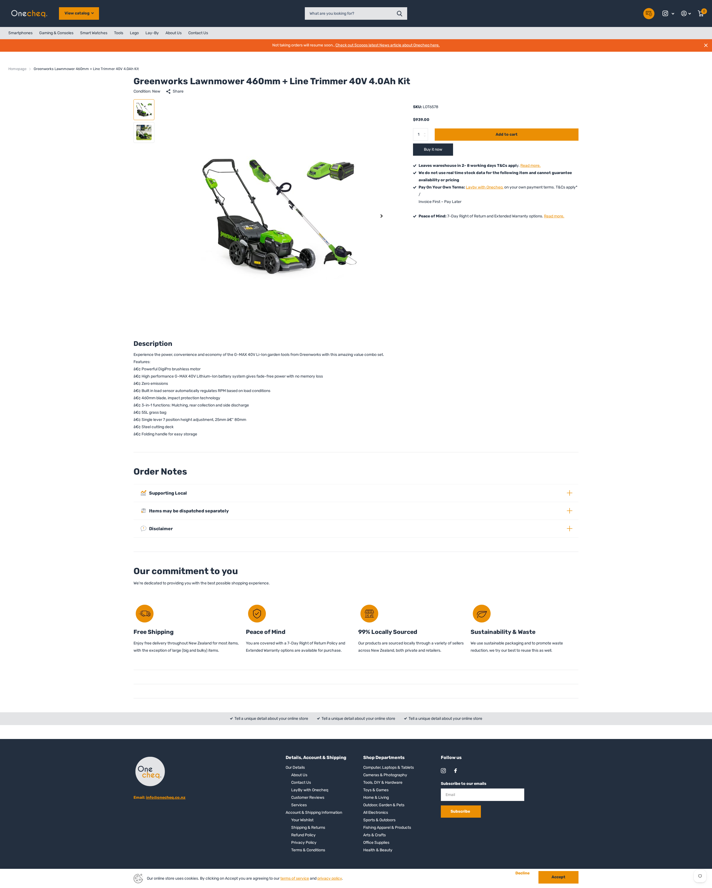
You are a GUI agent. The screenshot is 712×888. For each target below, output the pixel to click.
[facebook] (455, 770)
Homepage (17, 69)
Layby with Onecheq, (484, 187)
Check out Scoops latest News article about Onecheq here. (387, 45)
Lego (134, 33)
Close (706, 45)
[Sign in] (686, 13)
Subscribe (461, 811)
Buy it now (433, 149)
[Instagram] (443, 770)
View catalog (77, 13)
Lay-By (152, 33)
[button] (381, 216)
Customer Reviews (307, 797)
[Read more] (668, 13)
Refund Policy (303, 835)
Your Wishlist (302, 820)
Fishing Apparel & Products (387, 827)
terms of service (294, 878)
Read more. (530, 165)
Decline (522, 873)
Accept (558, 877)
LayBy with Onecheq (309, 790)
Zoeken (399, 13)
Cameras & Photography (385, 775)
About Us (173, 33)
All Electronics (375, 812)
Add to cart (507, 134)
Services (299, 805)
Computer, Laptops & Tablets (388, 767)
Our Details (295, 767)
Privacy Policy (304, 842)
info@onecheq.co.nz (166, 797)
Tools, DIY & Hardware (382, 782)
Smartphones (20, 33)
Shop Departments (384, 757)
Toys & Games (376, 790)
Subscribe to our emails (463, 783)
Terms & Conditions (308, 850)
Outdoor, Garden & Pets (383, 805)
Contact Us (198, 33)
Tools (118, 33)
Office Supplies (376, 842)
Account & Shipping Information (314, 812)
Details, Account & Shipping (316, 757)
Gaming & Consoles (56, 33)
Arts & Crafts (374, 835)
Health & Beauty (377, 850)
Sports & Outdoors (379, 820)
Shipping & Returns (308, 827)
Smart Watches (93, 33)
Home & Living (376, 797)
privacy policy (329, 878)
